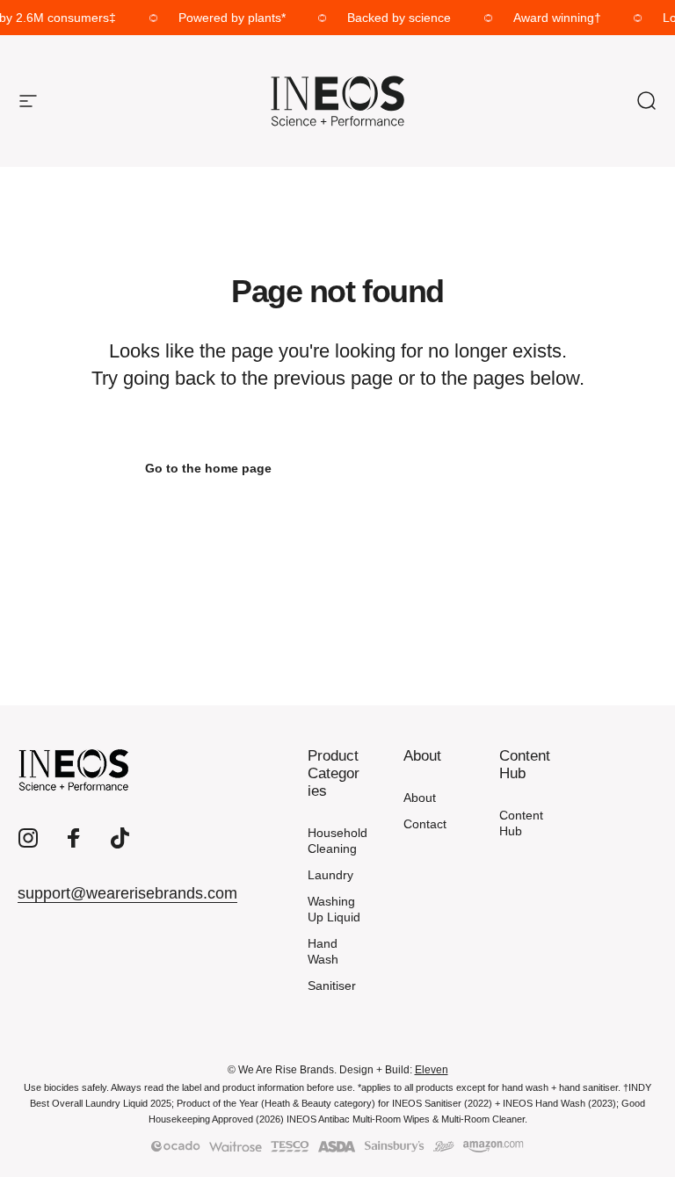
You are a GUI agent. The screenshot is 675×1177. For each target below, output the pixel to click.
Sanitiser (332, 985)
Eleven (431, 1070)
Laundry (330, 875)
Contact (424, 824)
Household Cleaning (337, 841)
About (419, 798)
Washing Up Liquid (334, 909)
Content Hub (521, 823)
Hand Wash (323, 951)
